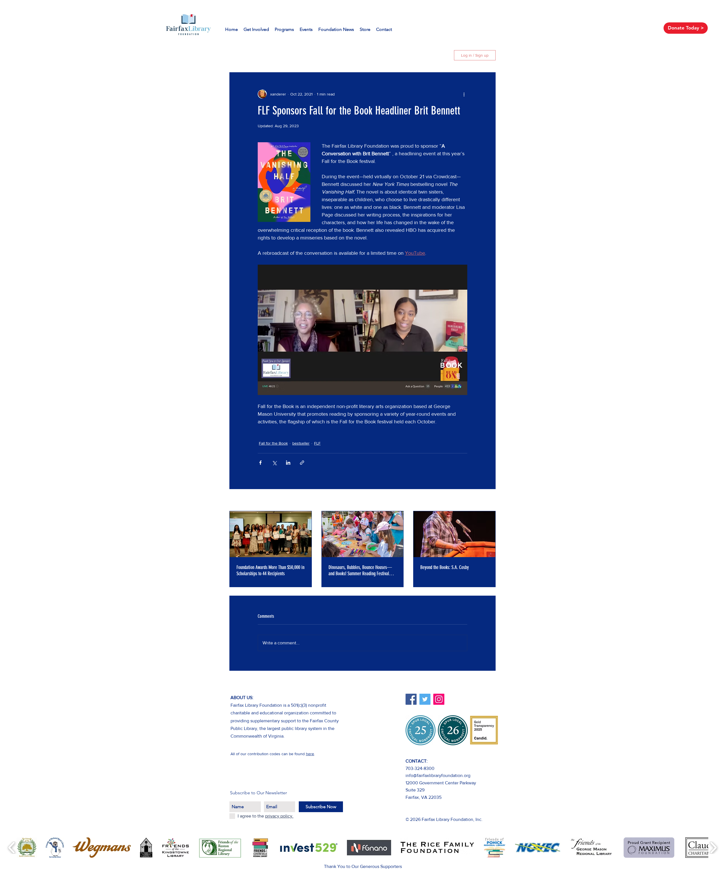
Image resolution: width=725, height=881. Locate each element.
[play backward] (11, 847)
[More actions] (463, 94)
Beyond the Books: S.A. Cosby (444, 567)
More (402, 55)
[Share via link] (302, 462)
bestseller (301, 443)
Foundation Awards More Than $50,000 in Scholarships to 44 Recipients (270, 570)
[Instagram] (438, 699)
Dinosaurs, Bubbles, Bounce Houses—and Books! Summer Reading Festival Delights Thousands (360, 570)
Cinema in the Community (360, 55)
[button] (440, 55)
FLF (286, 55)
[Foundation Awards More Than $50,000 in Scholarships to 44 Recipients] (271, 534)
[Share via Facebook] (260, 462)
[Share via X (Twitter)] (274, 462)
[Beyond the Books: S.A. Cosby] (454, 534)
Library (264, 55)
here (310, 753)
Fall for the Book (273, 443)
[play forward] (713, 847)
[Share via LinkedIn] (288, 462)
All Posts (237, 55)
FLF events (312, 55)
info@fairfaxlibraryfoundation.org (438, 775)
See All (489, 500)
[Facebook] (411, 699)
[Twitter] (424, 699)
